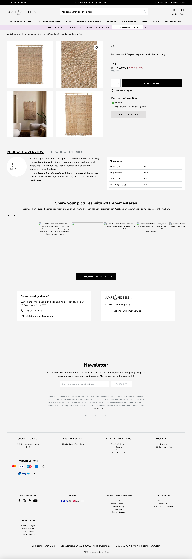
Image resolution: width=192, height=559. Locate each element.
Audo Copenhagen (28, 525)
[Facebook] (19, 500)
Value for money (28, 531)
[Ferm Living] (113, 46)
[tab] (27, 152)
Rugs (39, 34)
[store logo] (21, 11)
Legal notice (119, 509)
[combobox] (104, 11)
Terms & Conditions (118, 503)
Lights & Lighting (13, 34)
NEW (145, 21)
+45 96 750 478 (33, 310)
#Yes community (164, 501)
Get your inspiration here (94, 276)
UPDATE (127, 27)
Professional (173, 21)
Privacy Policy (118, 506)
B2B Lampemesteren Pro (164, 506)
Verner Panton (28, 528)
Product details (67, 151)
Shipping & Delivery (118, 444)
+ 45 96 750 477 (121, 545)
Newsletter (164, 444)
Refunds (118, 450)
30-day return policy (164, 447)
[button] (30, 114)
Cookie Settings (164, 503)
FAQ (28, 447)
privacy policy (97, 408)
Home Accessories (28, 34)
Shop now (104, 27)
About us (118, 501)
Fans (69, 21)
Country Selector (119, 512)
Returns (119, 447)
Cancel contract (118, 453)
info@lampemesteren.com (39, 315)
